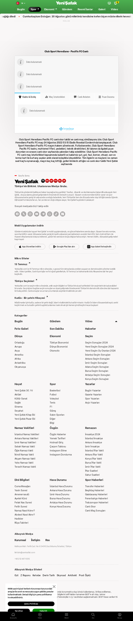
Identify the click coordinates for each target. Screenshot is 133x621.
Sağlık (18, 402)
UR (64, 181)
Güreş (53, 410)
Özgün (54, 428)
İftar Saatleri (91, 471)
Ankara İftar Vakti (94, 454)
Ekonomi (55, 336)
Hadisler (19, 518)
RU (60, 181)
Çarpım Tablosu (58, 446)
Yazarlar (90, 384)
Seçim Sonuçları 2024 (96, 342)
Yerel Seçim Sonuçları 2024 (99, 346)
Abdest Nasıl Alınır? (25, 514)
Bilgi (52, 423)
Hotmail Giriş (56, 442)
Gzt (17, 575)
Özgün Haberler (58, 434)
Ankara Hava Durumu (60, 490)
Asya (17, 350)
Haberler (90, 329)
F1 (51, 406)
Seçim (89, 336)
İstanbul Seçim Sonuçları (98, 354)
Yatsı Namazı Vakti (24, 462)
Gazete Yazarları (93, 394)
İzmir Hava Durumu (59, 494)
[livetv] (109, 3)
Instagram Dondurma (61, 454)
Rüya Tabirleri (21, 522)
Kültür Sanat (21, 398)
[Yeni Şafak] (66, 3)
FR (55, 181)
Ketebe (37, 575)
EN (47, 181)
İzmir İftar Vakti (93, 466)
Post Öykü (85, 575)
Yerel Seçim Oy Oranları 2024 (100, 350)
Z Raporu (26, 575)
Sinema (19, 406)
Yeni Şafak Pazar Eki (25, 419)
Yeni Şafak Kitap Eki (25, 415)
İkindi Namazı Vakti (24, 454)
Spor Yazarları (92, 398)
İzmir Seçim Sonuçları (96, 363)
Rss (47, 540)
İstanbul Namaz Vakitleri (27, 434)
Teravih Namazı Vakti (25, 466)
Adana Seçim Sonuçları (97, 367)
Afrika (18, 359)
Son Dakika (57, 329)
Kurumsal (20, 540)
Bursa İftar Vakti (93, 462)
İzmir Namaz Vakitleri (25, 442)
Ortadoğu (19, 342)
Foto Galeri (22, 329)
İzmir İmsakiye (92, 446)
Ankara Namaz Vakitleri (26, 438)
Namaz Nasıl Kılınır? (25, 510)
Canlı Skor (90, 506)
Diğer (52, 419)
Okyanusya (20, 367)
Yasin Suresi (21, 490)
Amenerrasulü (22, 494)
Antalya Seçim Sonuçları (97, 375)
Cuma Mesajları (22, 486)
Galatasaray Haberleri (96, 494)
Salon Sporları (57, 415)
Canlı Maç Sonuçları (95, 510)
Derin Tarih (49, 575)
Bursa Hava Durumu (60, 498)
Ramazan (91, 428)
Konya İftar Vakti (93, 458)
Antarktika (20, 363)
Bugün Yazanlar (93, 390)
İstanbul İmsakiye (94, 438)
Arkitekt (72, 575)
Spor (53, 384)
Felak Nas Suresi (23, 502)
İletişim (35, 540)
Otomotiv (55, 350)
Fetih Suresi (21, 506)
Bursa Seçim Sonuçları (96, 371)
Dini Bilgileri (22, 480)
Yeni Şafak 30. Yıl (24, 390)
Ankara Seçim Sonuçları (97, 359)
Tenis (52, 402)
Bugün (19, 321)
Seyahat (19, 410)
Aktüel (18, 394)
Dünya (19, 336)
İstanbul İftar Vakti (94, 450)
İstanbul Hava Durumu (61, 486)
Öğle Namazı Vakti (24, 450)
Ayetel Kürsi (21, 498)
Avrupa (18, 346)
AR (51, 181)
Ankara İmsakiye (93, 442)
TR (43, 181)
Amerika (19, 354)
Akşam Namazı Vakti (25, 458)
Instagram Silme (58, 450)
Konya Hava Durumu (60, 506)
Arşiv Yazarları (92, 402)
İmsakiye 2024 (92, 434)
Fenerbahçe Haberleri (96, 498)
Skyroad (61, 575)
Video (89, 321)
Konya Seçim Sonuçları (97, 379)
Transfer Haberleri (94, 486)
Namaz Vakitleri (24, 428)
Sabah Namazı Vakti (25, 446)
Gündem (55, 321)
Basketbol (55, 390)
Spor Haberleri (94, 480)
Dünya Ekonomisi (59, 346)
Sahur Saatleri (92, 475)
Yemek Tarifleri (57, 438)
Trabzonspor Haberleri (96, 502)
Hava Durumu (58, 480)
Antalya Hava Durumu (61, 502)
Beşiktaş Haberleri (94, 490)
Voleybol (54, 398)
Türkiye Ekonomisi (59, 342)
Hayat (18, 384)
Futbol (53, 394)
